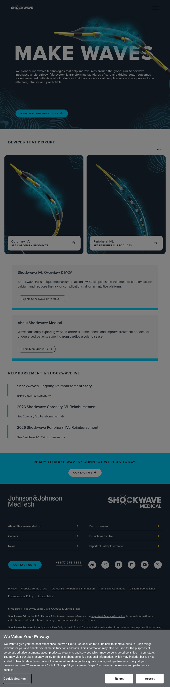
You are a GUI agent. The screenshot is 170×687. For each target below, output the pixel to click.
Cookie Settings (15, 678)
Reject (119, 678)
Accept (150, 678)
